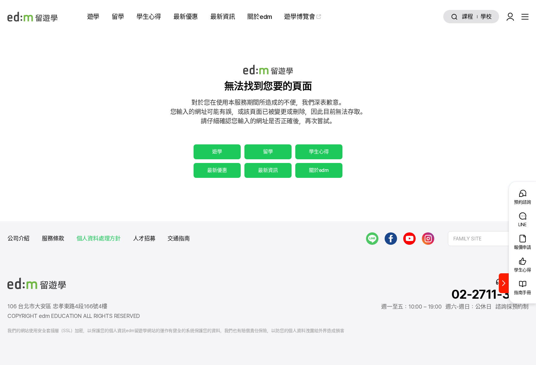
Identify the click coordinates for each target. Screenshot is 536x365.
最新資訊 (222, 16)
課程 (467, 16)
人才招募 (144, 238)
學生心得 (148, 16)
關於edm (259, 16)
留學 (118, 16)
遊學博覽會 (299, 16)
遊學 (93, 16)
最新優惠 (185, 16)
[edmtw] (32, 16)
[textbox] (488, 238)
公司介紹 (18, 238)
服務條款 (53, 238)
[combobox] (488, 238)
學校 (486, 16)
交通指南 (179, 238)
